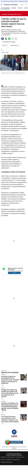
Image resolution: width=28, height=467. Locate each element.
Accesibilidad (8, 459)
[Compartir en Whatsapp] (9, 39)
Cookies (2, 459)
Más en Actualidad (9, 372)
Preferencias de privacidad (6, 462)
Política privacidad (10, 457)
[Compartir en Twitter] (6, 39)
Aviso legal (3, 457)
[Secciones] (1, 4)
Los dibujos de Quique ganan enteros (11, 14)
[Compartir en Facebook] (2, 39)
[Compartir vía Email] (16, 39)
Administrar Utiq (15, 459)
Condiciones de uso (20, 457)
